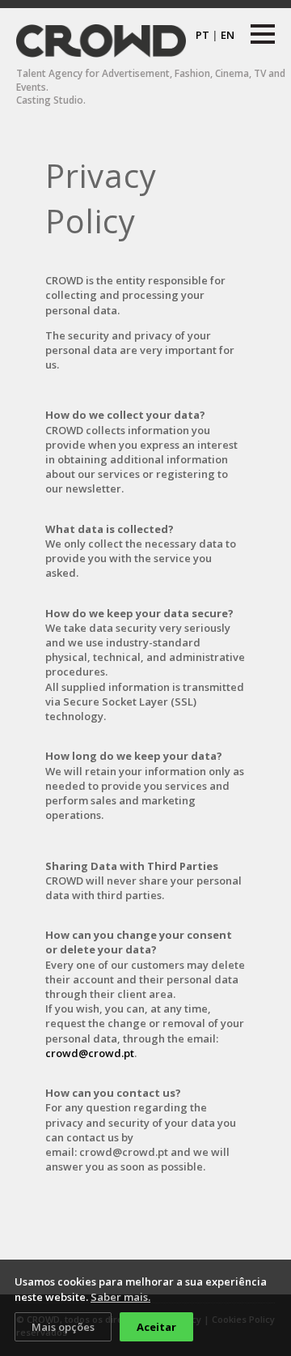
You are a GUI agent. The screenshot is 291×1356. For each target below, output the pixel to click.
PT (202, 35)
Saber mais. (120, 1297)
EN (227, 35)
